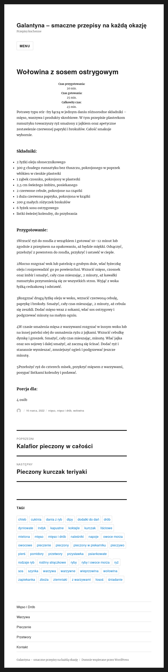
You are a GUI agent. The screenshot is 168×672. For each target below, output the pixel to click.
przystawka (75, 553)
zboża (44, 579)
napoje (94, 536)
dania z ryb (54, 519)
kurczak (90, 528)
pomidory (37, 553)
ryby (74, 562)
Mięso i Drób (26, 606)
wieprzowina (89, 570)
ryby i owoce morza (96, 562)
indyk (42, 528)
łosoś (99, 579)
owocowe (25, 545)
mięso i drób (64, 410)
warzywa (49, 570)
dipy (70, 519)
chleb (22, 519)
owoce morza (113, 536)
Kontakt (22, 647)
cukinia (36, 519)
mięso (51, 410)
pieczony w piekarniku (90, 545)
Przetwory (24, 637)
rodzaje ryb (26, 562)
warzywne (68, 570)
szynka (33, 570)
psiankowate (97, 553)
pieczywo (117, 545)
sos (20, 570)
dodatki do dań (88, 519)
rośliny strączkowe (52, 562)
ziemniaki (60, 579)
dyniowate (25, 528)
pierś (21, 553)
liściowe (106, 528)
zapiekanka (26, 579)
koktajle (74, 528)
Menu (25, 46)
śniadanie (115, 579)
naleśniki (77, 536)
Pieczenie (24, 627)
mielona (24, 536)
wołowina (78, 410)
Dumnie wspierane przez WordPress (105, 660)
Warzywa (23, 617)
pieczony (62, 545)
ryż (116, 562)
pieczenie (44, 545)
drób (107, 519)
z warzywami (81, 579)
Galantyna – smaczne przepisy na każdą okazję (82, 25)
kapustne (57, 528)
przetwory (55, 553)
